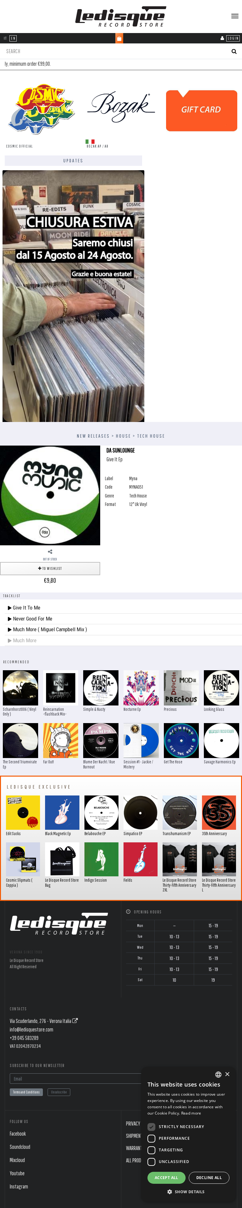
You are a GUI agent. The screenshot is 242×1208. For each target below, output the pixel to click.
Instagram (19, 1186)
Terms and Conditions (26, 1092)
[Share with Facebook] (50, 551)
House (123, 436)
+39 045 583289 (24, 1038)
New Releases (93, 436)
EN (13, 38)
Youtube (17, 1173)
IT (5, 38)
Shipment (134, 1135)
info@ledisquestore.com (31, 1029)
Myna (133, 478)
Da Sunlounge (121, 450)
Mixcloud (17, 1160)
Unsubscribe (59, 1092)
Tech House (151, 436)
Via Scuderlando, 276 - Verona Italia (41, 1021)
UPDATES (73, 160)
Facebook (18, 1133)
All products (138, 1160)
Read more (191, 1113)
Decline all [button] (209, 1177)
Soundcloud (20, 1146)
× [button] (227, 1074)
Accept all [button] (166, 1177)
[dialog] (188, 1134)
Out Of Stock (50, 559)
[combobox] (218, 1074)
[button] (188, 1191)
